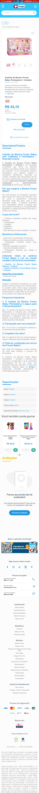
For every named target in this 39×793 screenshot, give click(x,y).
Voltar (6, 23)
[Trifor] (19, 1)
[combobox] (19, 13)
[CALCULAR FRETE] (27, 124)
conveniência (23, 756)
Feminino (12, 394)
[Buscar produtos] (34, 13)
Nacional (12, 400)
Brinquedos (10, 27)
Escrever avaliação (19, 513)
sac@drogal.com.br (23, 773)
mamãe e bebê (15, 756)
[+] (10, 450)
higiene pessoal (6, 756)
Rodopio (11, 389)
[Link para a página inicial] (3, 27)
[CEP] (19, 122)
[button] (3, 6)
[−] (5, 450)
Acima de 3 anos (24, 411)
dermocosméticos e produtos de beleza (25, 754)
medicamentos (8, 754)
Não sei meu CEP (19, 129)
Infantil (16, 405)
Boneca (17, 27)
